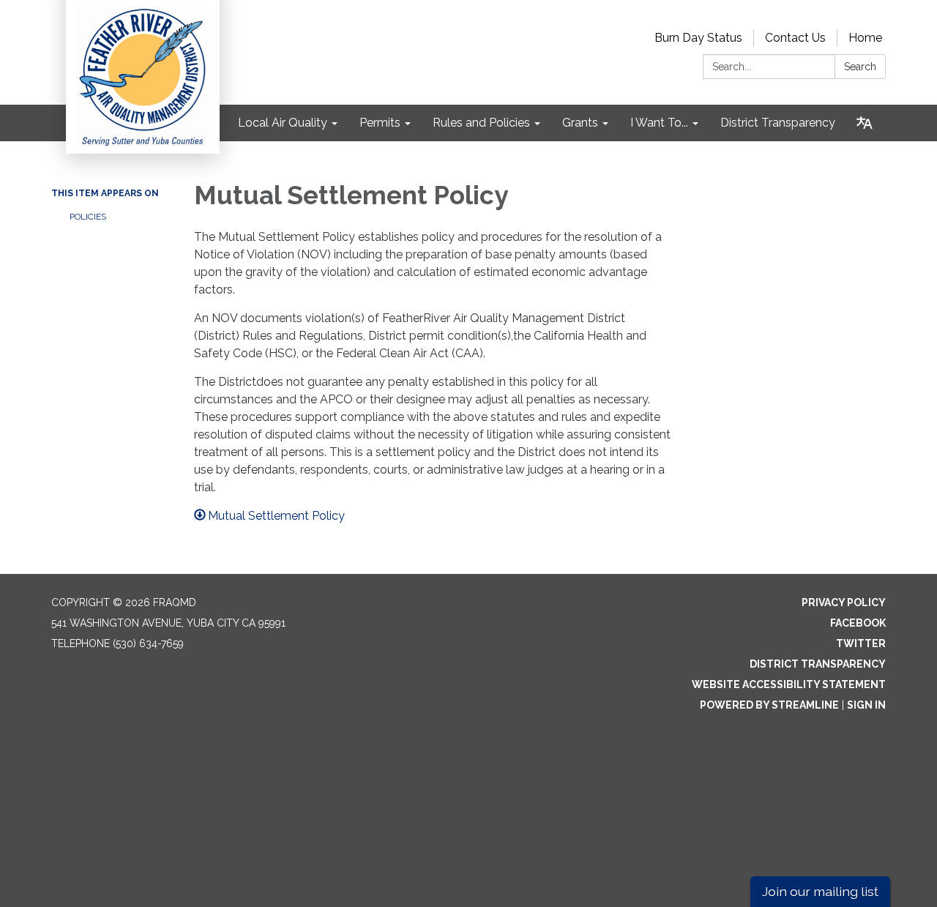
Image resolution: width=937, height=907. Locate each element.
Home (865, 38)
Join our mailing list (820, 891)
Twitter (861, 643)
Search (860, 66)
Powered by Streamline (769, 705)
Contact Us (795, 38)
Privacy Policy (844, 602)
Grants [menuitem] (580, 123)
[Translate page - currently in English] (864, 123)
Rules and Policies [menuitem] (481, 123)
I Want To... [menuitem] (659, 123)
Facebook (858, 623)
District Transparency (818, 664)
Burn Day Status (698, 38)
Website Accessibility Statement (789, 684)
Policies (88, 217)
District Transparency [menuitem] (777, 123)
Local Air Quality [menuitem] (282, 123)
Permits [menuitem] (379, 123)
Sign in (866, 705)
